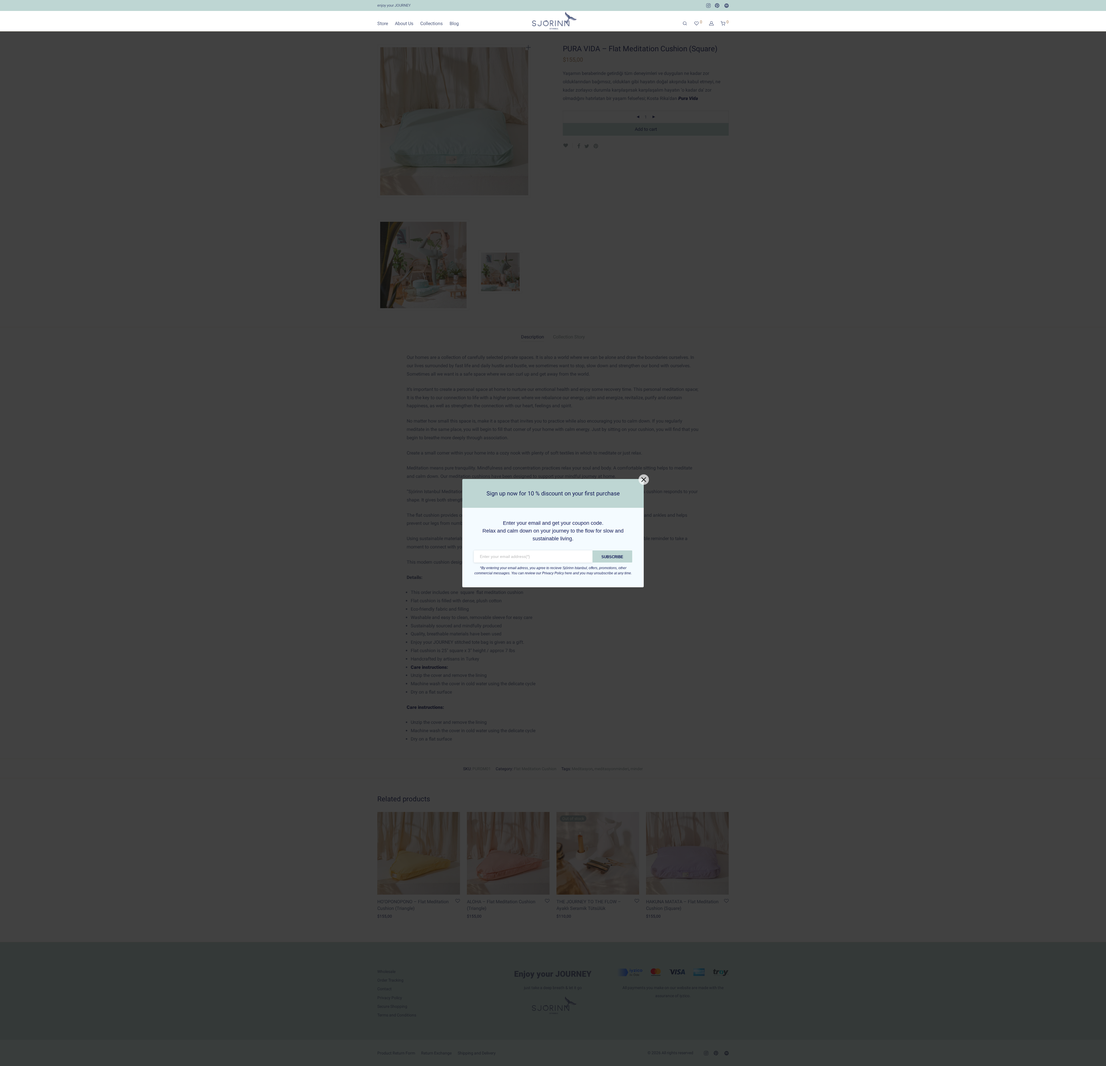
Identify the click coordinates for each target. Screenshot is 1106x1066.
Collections (431, 23)
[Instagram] (708, 5)
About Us (404, 23)
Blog (454, 23)
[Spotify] (726, 5)
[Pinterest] (717, 5)
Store (382, 23)
